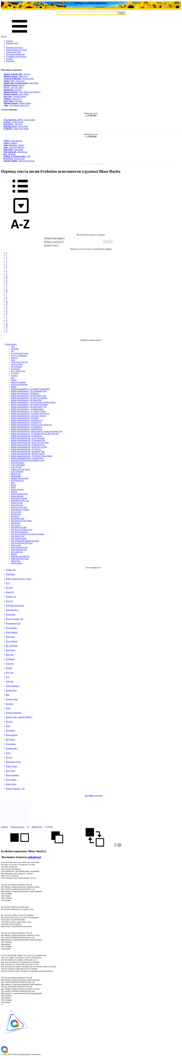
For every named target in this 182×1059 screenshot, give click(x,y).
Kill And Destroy (17, 463)
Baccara (9, 757)
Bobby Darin (11, 784)
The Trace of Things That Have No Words (27, 534)
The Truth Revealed (18, 539)
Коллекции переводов (15, 54)
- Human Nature (17, 103)
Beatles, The (11, 570)
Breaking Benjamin (13, 713)
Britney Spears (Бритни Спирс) (18, 579)
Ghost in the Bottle (18, 382)
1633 (13, 346)
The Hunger (15, 523)
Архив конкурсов (13, 52)
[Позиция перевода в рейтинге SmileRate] (119, 846)
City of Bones (16, 367)
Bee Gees (9, 672)
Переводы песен (18, 827)
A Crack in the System (19, 353)
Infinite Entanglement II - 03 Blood (24, 418)
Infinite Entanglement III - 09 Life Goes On (28, 454)
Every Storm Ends (18, 371)
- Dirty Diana (16, 94)
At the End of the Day (19, 362)
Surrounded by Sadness (20, 509)
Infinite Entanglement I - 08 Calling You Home (29, 405)
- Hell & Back (15, 152)
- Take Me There (13, 87)
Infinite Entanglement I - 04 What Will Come (28, 396)
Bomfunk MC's (12, 748)
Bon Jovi (9, 601)
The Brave (15, 516)
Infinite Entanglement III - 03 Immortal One (28, 440)
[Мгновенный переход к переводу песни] (20, 213)
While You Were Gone (20, 559)
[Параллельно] (19, 846)
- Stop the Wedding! (13, 147)
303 (12, 351)
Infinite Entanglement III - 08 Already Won (28, 451)
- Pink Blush (13, 150)
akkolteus (34, 857)
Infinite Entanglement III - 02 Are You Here (28, 438)
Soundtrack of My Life (20, 501)
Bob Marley (10, 731)
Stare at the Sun (17, 505)
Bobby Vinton (11, 766)
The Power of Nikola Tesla (21, 530)
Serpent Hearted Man (19, 494)
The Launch (15, 525)
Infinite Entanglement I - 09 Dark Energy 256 (29, 407)
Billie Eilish (10, 574)
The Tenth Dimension (19, 532)
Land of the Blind (18, 465)
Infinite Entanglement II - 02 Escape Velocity (28, 416)
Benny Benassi (12, 641)
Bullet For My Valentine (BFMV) (19, 717)
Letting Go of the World (20, 469)
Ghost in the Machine (19, 384)
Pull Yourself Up (17, 480)
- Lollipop (10, 143)
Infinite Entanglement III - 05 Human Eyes (27, 445)
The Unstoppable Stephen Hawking (25, 541)
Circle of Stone (17, 364)
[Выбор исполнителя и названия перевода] (20, 194)
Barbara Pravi (11, 690)
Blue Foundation (12, 775)
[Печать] (115, 846)
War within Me (17, 552)
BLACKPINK (12, 646)
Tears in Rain (16, 512)
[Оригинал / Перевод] (94, 846)
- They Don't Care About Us (22, 92)
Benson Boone (12, 735)
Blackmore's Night (13, 762)
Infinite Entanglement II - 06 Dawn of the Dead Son (31, 425)
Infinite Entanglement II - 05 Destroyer (26, 422)
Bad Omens (10, 650)
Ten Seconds (16, 514)
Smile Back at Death (19, 498)
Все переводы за (92, 164)
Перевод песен (12, 43)
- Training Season (15, 96)
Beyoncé (9, 588)
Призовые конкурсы (14, 48)
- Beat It (14, 85)
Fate (12, 378)
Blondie (9, 668)
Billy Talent (10, 771)
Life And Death (17, 472)
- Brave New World (16, 129)
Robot (13, 487)
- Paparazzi (13, 101)
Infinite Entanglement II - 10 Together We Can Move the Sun (35, 434)
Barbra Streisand (12, 686)
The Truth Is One (17, 536)
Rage (13, 483)
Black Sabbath (11, 632)
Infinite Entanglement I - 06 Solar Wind (26, 400)
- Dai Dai (17, 74)
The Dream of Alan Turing (21, 521)
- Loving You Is (13, 122)
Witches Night (16, 563)
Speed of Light (17, 503)
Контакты (10, 61)
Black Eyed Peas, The (14, 619)
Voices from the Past (19, 550)
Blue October (11, 780)
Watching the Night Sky (20, 556)
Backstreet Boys (12, 610)
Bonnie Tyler (11, 597)
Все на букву (93, 796)
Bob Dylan (10, 637)
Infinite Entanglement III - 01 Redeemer (26, 436)
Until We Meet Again (19, 547)
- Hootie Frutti (14, 159)
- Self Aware (14, 81)
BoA (8, 677)
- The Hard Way (19, 79)
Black (8, 753)
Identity (14, 387)
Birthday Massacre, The (15, 789)
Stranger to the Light (19, 507)
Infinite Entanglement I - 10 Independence (27, 409)
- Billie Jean (15, 76)
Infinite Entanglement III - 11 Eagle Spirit (27, 458)
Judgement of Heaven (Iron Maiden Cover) (28, 460)
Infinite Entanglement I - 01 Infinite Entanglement (30, 389)
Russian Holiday (17, 489)
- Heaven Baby (19, 120)
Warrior (14, 554)
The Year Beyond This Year (22, 543)
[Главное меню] (19, 34)
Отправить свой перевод (16, 56)
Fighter (13, 380)
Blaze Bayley (37, 827)
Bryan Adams (11, 628)
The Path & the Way (19, 527)
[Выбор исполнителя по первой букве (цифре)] (20, 232)
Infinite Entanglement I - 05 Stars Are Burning (29, 398)
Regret (13, 485)
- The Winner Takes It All (16, 105)
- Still (16, 156)
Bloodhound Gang (13, 623)
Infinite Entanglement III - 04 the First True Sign (30, 442)
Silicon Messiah (17, 496)
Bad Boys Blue (12, 699)
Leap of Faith (16, 467)
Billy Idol (9, 681)
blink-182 (9, 664)
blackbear (9, 704)
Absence (14, 358)
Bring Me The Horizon (15, 605)
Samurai (14, 492)
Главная (9, 41)
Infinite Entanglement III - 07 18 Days (26, 449)
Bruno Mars (10, 614)
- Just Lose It (12, 99)
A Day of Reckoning (19, 355)
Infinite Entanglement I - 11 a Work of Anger (28, 411)
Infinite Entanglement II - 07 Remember (26, 427)
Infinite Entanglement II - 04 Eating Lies (26, 420)
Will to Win (15, 561)
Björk (8, 708)
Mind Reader (16, 476)
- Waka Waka (21, 83)
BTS (8, 583)
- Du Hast (12, 90)
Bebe (8, 726)
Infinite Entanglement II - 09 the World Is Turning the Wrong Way (37, 431)
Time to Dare (16, 545)
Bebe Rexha (11, 744)
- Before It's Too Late (19, 161)
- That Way (12, 124)
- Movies (13, 145)
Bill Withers (10, 739)
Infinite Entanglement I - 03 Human (25, 393)
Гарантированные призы (16, 50)
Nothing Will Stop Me (19, 478)
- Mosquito (9, 154)
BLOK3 (9, 722)
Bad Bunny (10, 659)
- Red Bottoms (13, 141)
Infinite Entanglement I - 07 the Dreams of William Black (33, 402)
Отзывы (9, 59)
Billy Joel (9, 655)
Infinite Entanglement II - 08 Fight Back (26, 429)
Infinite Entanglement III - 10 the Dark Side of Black (31, 456)
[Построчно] (57, 846)
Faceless (14, 376)
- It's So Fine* (15, 126)
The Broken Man (17, 518)
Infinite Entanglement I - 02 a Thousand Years (29, 391)
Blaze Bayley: (11, 344)
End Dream (15, 369)
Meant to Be (16, 474)
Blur (7, 695)
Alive (13, 360)
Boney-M (9, 592)
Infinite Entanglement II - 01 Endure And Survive (30, 413)
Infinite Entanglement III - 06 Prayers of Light (29, 447)
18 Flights (15, 349)
